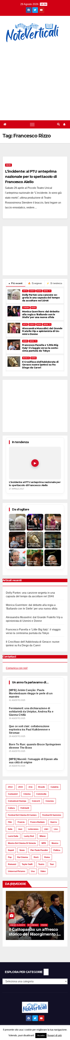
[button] (58, 124)
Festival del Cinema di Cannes (22, 815)
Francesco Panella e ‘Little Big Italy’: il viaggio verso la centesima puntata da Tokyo (40, 348)
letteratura (33, 829)
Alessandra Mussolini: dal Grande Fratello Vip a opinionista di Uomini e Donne (42, 331)
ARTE (25, 291)
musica (55, 843)
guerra (53, 822)
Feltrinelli (25, 808)
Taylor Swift (27, 864)
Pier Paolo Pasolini (39, 850)
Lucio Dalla (13, 836)
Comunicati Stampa (17, 801)
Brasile (41, 787)
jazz (20, 829)
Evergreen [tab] (35, 283)
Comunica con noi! (17, 668)
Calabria (54, 787)
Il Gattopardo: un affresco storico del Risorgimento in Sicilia (34, 934)
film (10, 822)
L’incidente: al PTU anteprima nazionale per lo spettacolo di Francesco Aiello (31, 176)
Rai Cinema (22, 857)
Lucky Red (29, 836)
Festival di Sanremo (51, 815)
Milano (43, 836)
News (8, 165)
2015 (20, 787)
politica (56, 850)
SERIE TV (47, 291)
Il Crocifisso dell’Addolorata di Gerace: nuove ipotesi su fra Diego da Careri (40, 365)
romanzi (12, 864)
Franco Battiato (37, 822)
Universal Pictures (16, 871)
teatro (41, 864)
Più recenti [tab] (16, 283)
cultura (11, 808)
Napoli (11, 850)
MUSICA (26, 358)
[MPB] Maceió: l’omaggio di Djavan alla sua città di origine (33, 761)
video (43, 871)
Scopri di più (54, 1035)
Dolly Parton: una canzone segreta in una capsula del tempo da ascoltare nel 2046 (41, 298)
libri (46, 829)
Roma (47, 857)
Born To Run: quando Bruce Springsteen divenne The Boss (35, 746)
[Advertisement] (35, 79)
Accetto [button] (41, 1035)
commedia (41, 794)
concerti (36, 801)
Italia (10, 829)
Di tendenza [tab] (54, 283)
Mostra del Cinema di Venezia (22, 843)
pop (10, 857)
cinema (27, 794)
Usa (33, 871)
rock (36, 857)
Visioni (44, 925)
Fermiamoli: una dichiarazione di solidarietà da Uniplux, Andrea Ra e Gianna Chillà (31, 711)
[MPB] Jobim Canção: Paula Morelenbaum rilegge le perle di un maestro (31, 693)
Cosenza (50, 801)
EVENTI (32, 291)
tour (52, 864)
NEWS (39, 291)
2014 (10, 787)
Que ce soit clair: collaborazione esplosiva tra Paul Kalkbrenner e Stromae (29, 729)
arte (30, 787)
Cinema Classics (17, 925)
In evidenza (33, 925)
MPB (44, 843)
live (56, 829)
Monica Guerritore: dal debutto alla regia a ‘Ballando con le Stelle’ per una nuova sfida (40, 314)
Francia (21, 822)
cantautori (13, 794)
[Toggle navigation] (32, 124)
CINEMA (26, 307)
